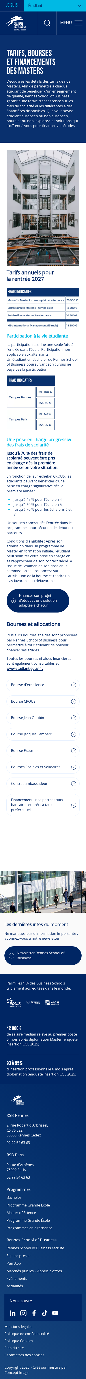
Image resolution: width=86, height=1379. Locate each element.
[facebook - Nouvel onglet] (34, 1313)
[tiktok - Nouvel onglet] (44, 1313)
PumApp (14, 1263)
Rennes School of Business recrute (35, 1248)
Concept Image (16, 1373)
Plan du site (14, 1348)
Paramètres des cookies (24, 1355)
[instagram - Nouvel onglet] (23, 1313)
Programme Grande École (28, 1205)
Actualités (15, 1286)
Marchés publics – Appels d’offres (34, 1271)
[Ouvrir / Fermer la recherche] (47, 23)
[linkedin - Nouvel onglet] (13, 1313)
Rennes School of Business (32, 1240)
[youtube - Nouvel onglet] (55, 1313)
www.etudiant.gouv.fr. (25, 668)
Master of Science (21, 1213)
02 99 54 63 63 (18, 1143)
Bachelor (14, 1197)
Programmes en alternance (29, 1228)
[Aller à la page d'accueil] (16, 23)
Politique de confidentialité (26, 1334)
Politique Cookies (18, 1341)
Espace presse (18, 1256)
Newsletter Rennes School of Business (40, 955)
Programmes (19, 1190)
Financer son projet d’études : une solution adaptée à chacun (38, 600)
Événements (17, 1278)
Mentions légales (18, 1327)
